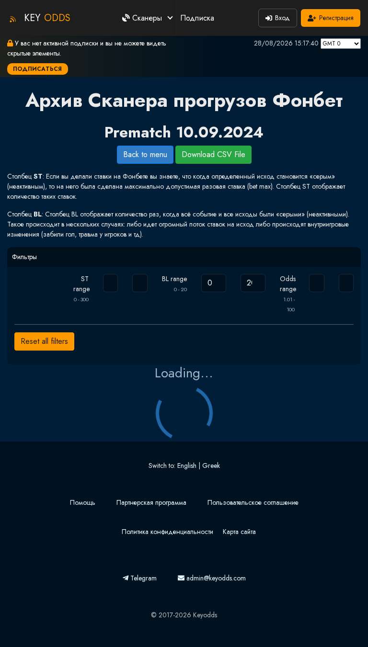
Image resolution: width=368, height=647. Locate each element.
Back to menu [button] (145, 154)
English (186, 465)
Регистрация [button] (336, 18)
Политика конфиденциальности (167, 531)
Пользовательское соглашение (253, 502)
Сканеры (147, 17)
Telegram (142, 578)
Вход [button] (282, 18)
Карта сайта (239, 531)
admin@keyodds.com (215, 578)
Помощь (82, 502)
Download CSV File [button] (213, 154)
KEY (47, 18)
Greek (211, 465)
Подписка (197, 17)
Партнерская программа (151, 502)
